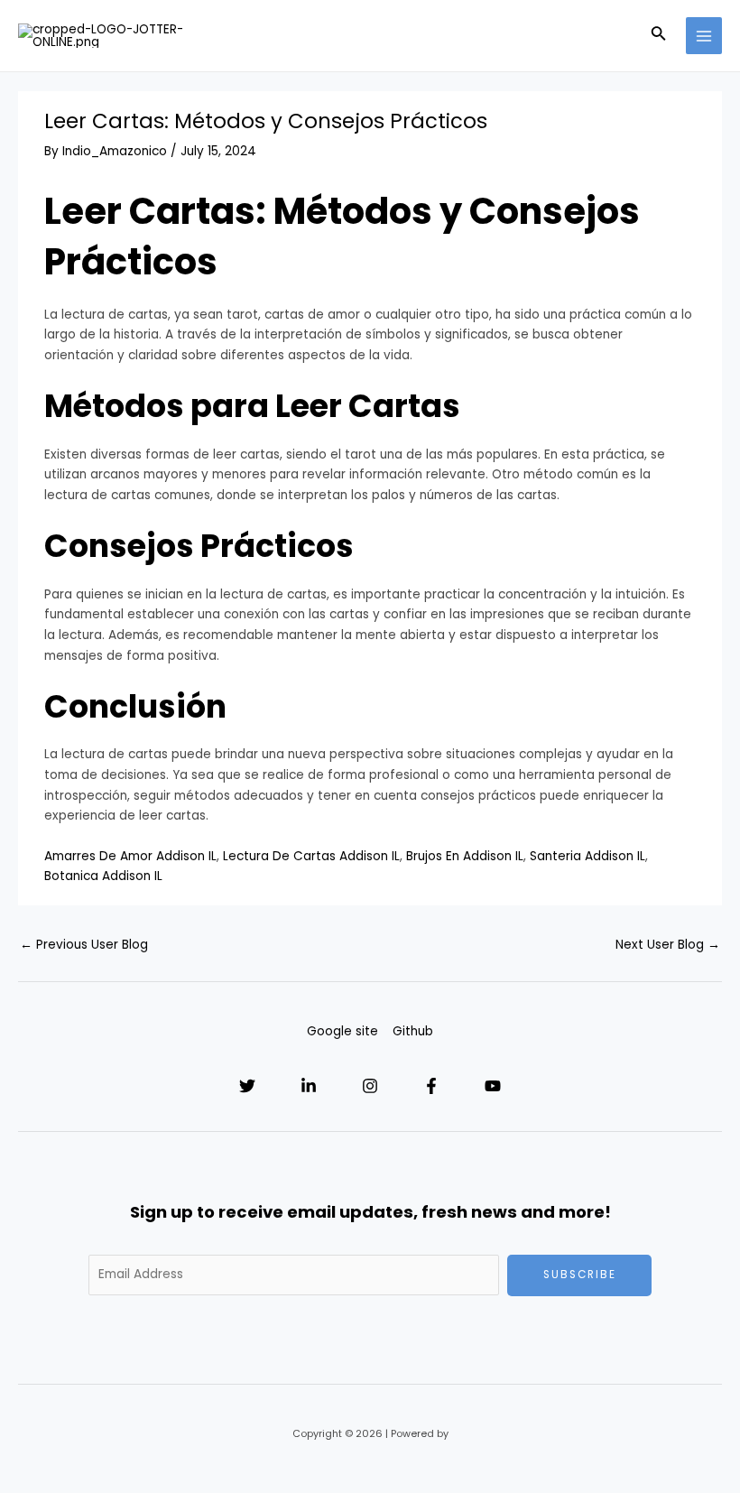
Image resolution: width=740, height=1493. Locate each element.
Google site (342, 1031)
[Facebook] (431, 1086)
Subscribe (579, 1274)
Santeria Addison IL (587, 856)
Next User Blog (667, 944)
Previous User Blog (84, 944)
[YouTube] (493, 1086)
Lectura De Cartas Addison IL (311, 856)
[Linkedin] (309, 1086)
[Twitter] (247, 1086)
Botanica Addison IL (103, 876)
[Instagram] (370, 1086)
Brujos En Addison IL (464, 856)
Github (413, 1031)
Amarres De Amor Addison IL (130, 856)
